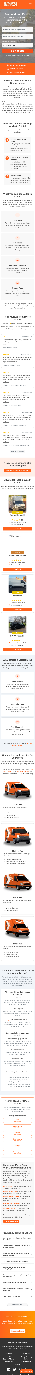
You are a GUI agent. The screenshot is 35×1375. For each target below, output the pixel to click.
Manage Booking (26, 1341)
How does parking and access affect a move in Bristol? (15, 1238)
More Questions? (17, 1289)
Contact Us (8, 1346)
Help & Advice (26, 1346)
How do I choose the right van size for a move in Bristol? (15, 1231)
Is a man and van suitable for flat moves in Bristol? (16, 1223)
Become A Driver (8, 1343)
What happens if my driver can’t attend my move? (16, 1274)
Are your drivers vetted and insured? (14, 1246)
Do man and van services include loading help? (15, 1252)
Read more (6, 372)
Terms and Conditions (18, 1359)
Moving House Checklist (11, 1181)
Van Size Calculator (20, 757)
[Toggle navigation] (30, 4)
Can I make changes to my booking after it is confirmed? (16, 1260)
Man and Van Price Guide (11, 1188)
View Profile (18, 516)
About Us (9, 1341)
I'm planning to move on (9, 41)
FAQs (26, 1343)
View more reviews (17, 442)
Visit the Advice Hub (11, 1206)
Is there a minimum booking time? (13, 1267)
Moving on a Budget (9, 1176)
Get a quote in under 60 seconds (17, 461)
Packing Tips (7, 1171)
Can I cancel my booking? (11, 1281)
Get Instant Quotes (17, 1315)
